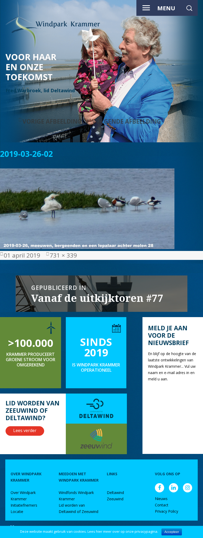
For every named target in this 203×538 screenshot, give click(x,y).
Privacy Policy (166, 511)
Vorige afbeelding (52, 121)
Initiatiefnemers (24, 505)
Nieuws (161, 498)
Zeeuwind (115, 498)
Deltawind (115, 492)
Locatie (17, 511)
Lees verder (24, 430)
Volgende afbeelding (126, 121)
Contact (161, 504)
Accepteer (171, 532)
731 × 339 (63, 255)
